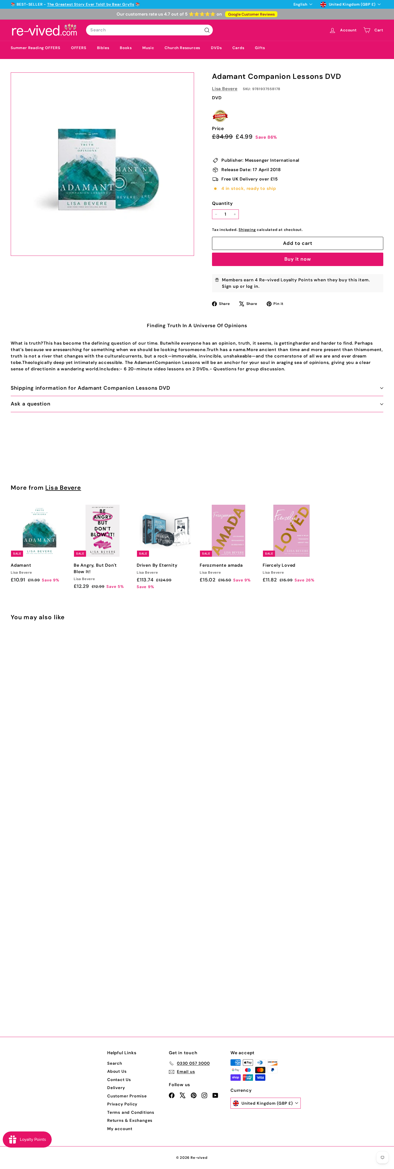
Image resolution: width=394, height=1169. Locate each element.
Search (114, 1063)
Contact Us (119, 1079)
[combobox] (149, 30)
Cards (238, 47)
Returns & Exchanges (130, 1120)
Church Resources (182, 47)
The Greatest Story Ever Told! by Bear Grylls (90, 4)
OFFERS (78, 47)
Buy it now (297, 259)
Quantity (222, 203)
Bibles (103, 47)
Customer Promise (127, 1096)
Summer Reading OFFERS (35, 47)
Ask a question (30, 403)
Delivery (116, 1087)
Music (148, 47)
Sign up (230, 286)
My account (119, 1128)
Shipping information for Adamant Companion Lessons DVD (90, 388)
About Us (117, 1071)
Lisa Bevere (224, 88)
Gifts (260, 47)
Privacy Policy (122, 1104)
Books (126, 47)
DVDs (216, 47)
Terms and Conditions (130, 1112)
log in (252, 286)
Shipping (247, 229)
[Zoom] (102, 164)
